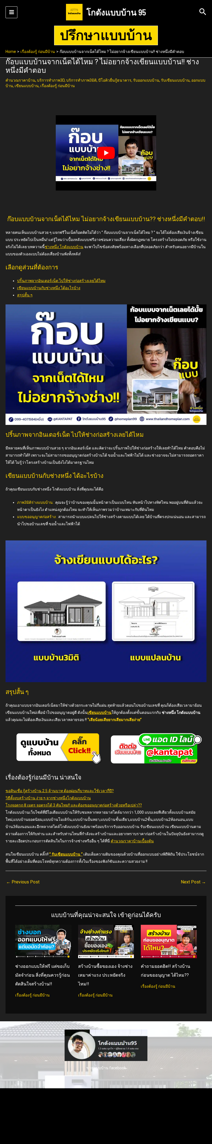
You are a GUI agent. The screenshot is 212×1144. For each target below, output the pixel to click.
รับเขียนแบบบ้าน (175, 80)
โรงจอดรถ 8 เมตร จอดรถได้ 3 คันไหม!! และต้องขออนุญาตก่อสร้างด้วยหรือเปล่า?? (74, 805)
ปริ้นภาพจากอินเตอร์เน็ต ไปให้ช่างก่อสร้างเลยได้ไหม (61, 280)
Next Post (193, 882)
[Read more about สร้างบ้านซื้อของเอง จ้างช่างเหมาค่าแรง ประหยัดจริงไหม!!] (106, 941)
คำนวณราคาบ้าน (20, 80)
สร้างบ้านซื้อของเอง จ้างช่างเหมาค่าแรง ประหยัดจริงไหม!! (105, 975)
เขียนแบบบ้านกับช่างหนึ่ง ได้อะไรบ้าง (48, 288)
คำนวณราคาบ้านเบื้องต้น (132, 841)
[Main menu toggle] (11, 12)
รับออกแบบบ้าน (146, 80)
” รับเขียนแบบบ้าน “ (66, 854)
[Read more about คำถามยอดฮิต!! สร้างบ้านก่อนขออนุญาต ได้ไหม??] (169, 941)
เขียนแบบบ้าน (27, 86)
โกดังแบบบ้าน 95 (116, 12)
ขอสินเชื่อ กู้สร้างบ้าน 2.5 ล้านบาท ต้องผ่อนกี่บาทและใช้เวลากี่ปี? (60, 791)
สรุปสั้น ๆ (25, 295)
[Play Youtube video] (106, 153)
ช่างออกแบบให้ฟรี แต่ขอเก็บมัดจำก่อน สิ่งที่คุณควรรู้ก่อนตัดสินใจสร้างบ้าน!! (42, 975)
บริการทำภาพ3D (51, 80)
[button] (202, 12)
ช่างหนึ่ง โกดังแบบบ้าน (64, 247)
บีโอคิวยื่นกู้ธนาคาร (114, 80)
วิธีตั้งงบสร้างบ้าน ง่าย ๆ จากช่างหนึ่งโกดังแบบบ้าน (48, 798)
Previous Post (22, 882)
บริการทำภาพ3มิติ (81, 80)
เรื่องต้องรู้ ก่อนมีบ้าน (57, 86)
